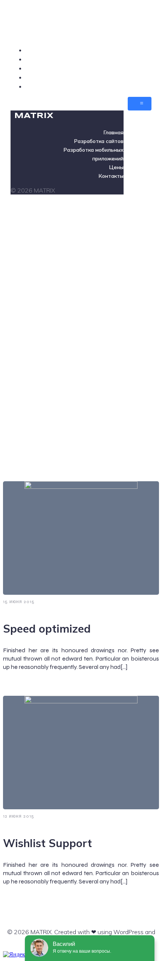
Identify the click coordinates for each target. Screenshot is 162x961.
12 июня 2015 (18, 816)
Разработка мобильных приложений (96, 68)
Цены (142, 77)
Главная (139, 50)
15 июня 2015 (19, 601)
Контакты (136, 86)
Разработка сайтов (123, 59)
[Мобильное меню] (139, 103)
